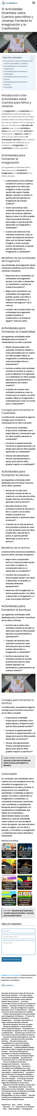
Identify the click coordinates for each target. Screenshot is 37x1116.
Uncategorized (27, 1109)
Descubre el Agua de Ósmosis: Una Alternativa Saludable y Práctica (18, 1074)
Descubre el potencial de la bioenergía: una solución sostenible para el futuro (16, 1054)
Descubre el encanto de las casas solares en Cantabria (18, 1011)
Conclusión (8, 87)
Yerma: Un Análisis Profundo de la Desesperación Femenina (14, 1063)
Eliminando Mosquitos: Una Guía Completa (17, 1024)
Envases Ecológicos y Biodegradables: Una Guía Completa (14, 1094)
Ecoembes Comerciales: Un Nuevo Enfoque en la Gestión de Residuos (18, 1004)
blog (13, 1105)
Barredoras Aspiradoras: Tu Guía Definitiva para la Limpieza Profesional (17, 1028)
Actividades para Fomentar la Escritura (15, 83)
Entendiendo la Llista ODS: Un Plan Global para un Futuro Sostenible (17, 1088)
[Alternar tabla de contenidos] (31, 58)
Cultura (19, 1105)
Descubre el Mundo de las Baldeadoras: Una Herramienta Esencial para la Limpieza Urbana (18, 1097)
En (13, 1107)
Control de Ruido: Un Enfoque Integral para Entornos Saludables (18, 1057)
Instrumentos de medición (25, 1107)
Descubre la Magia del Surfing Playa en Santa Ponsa (17, 1082)
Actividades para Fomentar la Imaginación (15, 67)
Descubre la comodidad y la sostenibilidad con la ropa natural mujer (16, 1068)
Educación (6, 1107)
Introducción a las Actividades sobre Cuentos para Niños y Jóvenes (18, 62)
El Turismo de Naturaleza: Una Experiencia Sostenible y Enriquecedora (18, 1018)
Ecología (27, 1105)
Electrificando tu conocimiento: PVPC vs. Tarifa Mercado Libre (17, 1059)
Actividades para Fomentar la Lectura (15, 78)
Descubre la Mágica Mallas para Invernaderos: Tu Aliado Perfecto (18, 1071)
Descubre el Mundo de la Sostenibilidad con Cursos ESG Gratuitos (15, 1042)
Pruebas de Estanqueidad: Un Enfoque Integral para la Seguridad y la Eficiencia (18, 1015)
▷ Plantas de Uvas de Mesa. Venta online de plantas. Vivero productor (17, 1000)
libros (5, 1109)
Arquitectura (6, 1105)
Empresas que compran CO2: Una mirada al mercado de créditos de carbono (18, 1034)
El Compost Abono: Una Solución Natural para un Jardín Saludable (17, 996)
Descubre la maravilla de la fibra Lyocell (15, 1065)
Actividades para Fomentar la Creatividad (15, 72)
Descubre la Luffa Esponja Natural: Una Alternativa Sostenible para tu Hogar (18, 1091)
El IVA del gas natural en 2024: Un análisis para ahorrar (18, 1080)
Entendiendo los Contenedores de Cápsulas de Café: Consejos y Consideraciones (18, 1031)
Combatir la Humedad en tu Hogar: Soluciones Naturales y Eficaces (17, 1021)
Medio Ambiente (14, 1109)
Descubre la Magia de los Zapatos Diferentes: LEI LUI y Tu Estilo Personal (18, 1009)
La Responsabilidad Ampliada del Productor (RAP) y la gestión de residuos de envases (18, 1049)
